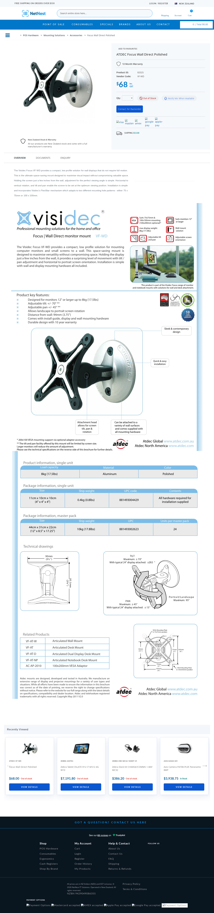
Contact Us (115, 854)
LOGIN (153, 4)
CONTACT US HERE (129, 822)
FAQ (111, 859)
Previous (9, 764)
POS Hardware (49, 848)
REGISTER (163, 4)
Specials (106, 24)
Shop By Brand (49, 869)
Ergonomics (47, 859)
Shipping (113, 864)
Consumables (82, 24)
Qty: (118, 98)
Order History (83, 864)
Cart (77, 848)
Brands (125, 24)
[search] (148, 13)
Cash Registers (49, 864)
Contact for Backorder (129, 109)
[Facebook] (149, 850)
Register (80, 859)
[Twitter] (157, 850)
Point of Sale (54, 24)
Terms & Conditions (135, 889)
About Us (143, 24)
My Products (83, 869)
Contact (163, 24)
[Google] (165, 850)
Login (78, 854)
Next (205, 764)
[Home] (17, 35)
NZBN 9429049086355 (81, 893)
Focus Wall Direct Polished (23, 766)
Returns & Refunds (119, 869)
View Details (29, 787)
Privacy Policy (131, 884)
